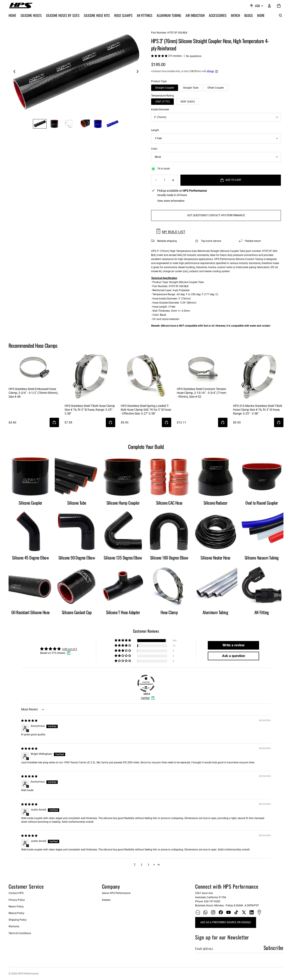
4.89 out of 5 (69, 649)
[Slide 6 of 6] (112, 124)
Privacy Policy (17, 899)
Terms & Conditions (20, 933)
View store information (170, 200)
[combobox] (216, 117)
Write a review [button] (234, 645)
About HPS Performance (116, 893)
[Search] (280, 15)
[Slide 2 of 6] (54, 124)
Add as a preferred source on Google (225, 922)
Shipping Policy (18, 919)
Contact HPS (16, 893)
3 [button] (148, 864)
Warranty (14, 926)
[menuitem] (261, 15)
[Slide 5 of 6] (97, 124)
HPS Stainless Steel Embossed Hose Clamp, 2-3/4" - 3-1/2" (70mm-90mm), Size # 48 (33, 392)
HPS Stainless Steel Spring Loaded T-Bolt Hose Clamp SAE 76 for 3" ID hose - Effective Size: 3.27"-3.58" (146, 409)
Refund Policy (16, 913)
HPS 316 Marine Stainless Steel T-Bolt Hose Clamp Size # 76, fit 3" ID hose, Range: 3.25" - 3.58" (257, 409)
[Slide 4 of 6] (83, 124)
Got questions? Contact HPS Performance (216, 215)
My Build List (173, 232)
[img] (29, 720)
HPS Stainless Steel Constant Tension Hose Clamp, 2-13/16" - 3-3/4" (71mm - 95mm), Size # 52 (201, 392)
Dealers (106, 899)
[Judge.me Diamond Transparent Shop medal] (146, 683)
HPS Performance (28, 973)
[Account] (269, 5)
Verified (145, 698)
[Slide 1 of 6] (39, 124)
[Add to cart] (54, 422)
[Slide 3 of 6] (68, 124)
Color (154, 148)
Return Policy (16, 906)
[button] (159, 55)
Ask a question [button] (233, 656)
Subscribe (273, 947)
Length (155, 130)
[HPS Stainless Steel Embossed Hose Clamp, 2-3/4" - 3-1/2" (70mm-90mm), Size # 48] (34, 368)
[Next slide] (138, 72)
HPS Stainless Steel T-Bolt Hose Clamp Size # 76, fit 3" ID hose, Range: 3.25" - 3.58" (90, 409)
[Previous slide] (13, 72)
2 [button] (141, 864)
